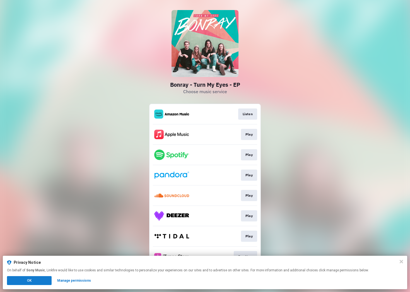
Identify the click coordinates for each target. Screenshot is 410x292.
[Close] (401, 261)
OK (29, 281)
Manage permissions (74, 281)
